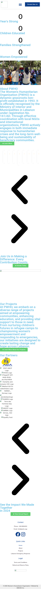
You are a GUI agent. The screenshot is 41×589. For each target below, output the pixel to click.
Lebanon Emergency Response (20, 553)
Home (20, 545)
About (20, 548)
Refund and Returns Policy (20, 565)
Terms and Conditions (20, 562)
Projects (20, 551)
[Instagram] (23, 534)
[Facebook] (18, 534)
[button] (20, 4)
